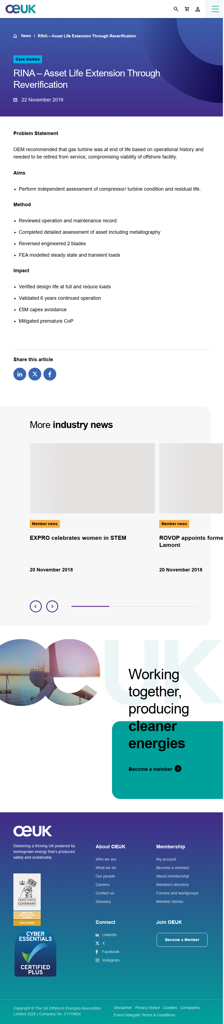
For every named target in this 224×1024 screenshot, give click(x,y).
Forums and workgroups (177, 893)
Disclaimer (123, 1007)
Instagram (111, 960)
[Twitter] (34, 373)
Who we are (106, 859)
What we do (106, 868)
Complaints (190, 1007)
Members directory (172, 884)
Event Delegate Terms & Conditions (144, 1015)
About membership (172, 876)
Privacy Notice (147, 1007)
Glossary (103, 901)
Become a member (172, 868)
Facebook (110, 952)
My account (166, 859)
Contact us (105, 893)
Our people (105, 876)
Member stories (169, 901)
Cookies (170, 1007)
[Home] (17, 36)
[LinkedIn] (19, 373)
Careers (103, 884)
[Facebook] (49, 373)
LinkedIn (109, 935)
